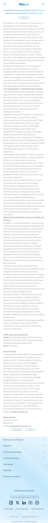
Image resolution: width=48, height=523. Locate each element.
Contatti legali (8, 509)
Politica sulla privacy (37, 509)
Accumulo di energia (11, 458)
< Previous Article (17, 429)
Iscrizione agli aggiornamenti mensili (24, 497)
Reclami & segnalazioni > (30, 516)
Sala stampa (8, 464)
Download (7, 470)
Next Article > (31, 429)
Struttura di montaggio (12, 452)
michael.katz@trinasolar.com (20, 425)
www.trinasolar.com (20, 411)
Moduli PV (7, 445)
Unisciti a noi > (14, 516)
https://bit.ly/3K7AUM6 (18, 334)
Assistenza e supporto (12, 476)
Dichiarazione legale (22, 509)
